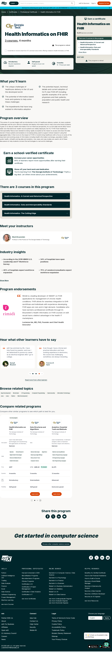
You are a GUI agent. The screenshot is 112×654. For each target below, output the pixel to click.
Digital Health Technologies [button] (16, 454)
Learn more (83, 8)
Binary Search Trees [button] (35, 457)
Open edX (5, 630)
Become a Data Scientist (93, 591)
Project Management (8, 597)
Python (3, 573)
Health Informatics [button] (14, 460)
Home (3, 12)
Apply (107, 618)
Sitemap (55, 636)
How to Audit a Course (92, 578)
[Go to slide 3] (39, 373)
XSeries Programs (28, 581)
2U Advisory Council (8, 633)
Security (33, 627)
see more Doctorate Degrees (58, 603)
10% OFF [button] (45, 467)
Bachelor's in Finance (56, 580)
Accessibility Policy (59, 627)
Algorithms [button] (44, 451)
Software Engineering (8, 594)
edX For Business (84, 3)
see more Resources (91, 601)
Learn (13, 3)
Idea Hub (33, 618)
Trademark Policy (58, 630)
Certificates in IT (27, 594)
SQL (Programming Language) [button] (59, 460)
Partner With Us (7, 618)
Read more (12, 446)
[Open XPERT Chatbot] (106, 643)
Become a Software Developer (95, 594)
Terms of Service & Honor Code (63, 618)
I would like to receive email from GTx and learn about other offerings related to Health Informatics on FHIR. (38, 50)
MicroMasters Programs (30, 576)
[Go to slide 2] (36, 373)
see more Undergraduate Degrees (60, 599)
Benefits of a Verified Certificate (95, 573)
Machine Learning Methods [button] (58, 451)
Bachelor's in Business (56, 583)
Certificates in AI (27, 584)
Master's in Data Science (57, 594)
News (3, 639)
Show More (4, 280)
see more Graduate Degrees (58, 601)
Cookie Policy (57, 624)
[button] (72, 3)
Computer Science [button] (35, 460)
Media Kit (33, 630)
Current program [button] (13, 417)
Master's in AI (53, 592)
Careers (4, 636)
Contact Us (34, 621)
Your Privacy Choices (59, 639)
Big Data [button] (11, 451)
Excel (3, 589)
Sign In (93, 3)
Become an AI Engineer (92, 596)
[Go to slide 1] (32, 373)
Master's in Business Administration (61, 586)
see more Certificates (29, 599)
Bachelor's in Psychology (57, 578)
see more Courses (7, 604)
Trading (3, 580)
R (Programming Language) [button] (58, 457)
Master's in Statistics (56, 589)
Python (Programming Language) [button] (59, 454)
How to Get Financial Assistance (95, 576)
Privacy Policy (57, 621)
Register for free (104, 3)
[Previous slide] (30, 373)
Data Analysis (5, 583)
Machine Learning (7, 600)
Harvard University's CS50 (31, 573)
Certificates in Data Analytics (31, 592)
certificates (13, 12)
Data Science (5, 592)
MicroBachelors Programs (30, 578)
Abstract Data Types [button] (35, 451)
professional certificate (28, 12)
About (3, 621)
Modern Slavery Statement (61, 633)
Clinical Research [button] (19, 451)
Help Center (34, 624)
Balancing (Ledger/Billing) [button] (36, 454)
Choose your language (96, 613)
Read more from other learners (36, 380)
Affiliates (4, 627)
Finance (4, 586)
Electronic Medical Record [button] (15, 457)
